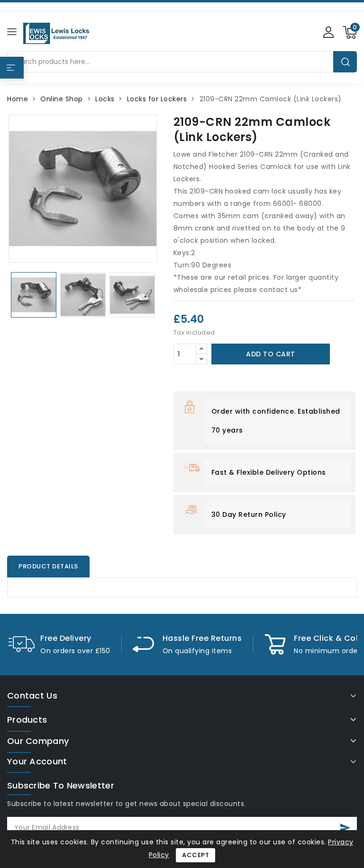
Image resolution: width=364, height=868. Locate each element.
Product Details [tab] (48, 566)
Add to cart (270, 354)
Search (345, 61)
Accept (195, 854)
